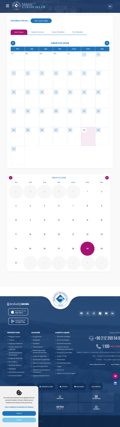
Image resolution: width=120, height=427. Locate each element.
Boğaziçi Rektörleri (16, 358)
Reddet (19, 420)
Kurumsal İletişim (63, 340)
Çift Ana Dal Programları (42, 363)
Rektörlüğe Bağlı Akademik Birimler (40, 351)
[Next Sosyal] (100, 313)
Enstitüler (36, 343)
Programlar (37, 337)
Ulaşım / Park (62, 356)
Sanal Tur (60, 370)
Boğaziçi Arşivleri (15, 365)
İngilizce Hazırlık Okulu (41, 376)
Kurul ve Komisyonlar (16, 372)
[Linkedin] (112, 313)
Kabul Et (19, 413)
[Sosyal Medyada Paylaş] (115, 376)
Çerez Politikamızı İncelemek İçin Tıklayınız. (19, 407)
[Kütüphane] (96, 397)
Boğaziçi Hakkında (16, 343)
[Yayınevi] (96, 407)
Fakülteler (36, 340)
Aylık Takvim (19, 32)
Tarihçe (11, 340)
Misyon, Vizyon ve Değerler (15, 348)
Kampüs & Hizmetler (64, 353)
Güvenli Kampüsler (64, 343)
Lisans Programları (40, 356)
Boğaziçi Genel (14, 337)
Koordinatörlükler (15, 376)
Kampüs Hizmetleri (64, 363)
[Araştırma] (60, 397)
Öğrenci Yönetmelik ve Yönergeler (41, 371)
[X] (87, 313)
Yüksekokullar (38, 347)
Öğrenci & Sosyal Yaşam (66, 373)
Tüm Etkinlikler (77, 32)
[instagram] (94, 313)
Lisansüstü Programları (41, 359)
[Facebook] (81, 313)
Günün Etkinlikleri (58, 32)
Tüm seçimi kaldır (41, 21)
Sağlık (59, 366)
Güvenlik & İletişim (63, 337)
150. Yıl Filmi (13, 362)
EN (110, 6)
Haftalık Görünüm (37, 32)
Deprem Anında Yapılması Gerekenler (65, 348)
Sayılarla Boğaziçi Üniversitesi (15, 354)
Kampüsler (61, 359)
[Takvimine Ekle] (115, 383)
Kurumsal (12, 369)
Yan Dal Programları (40, 366)
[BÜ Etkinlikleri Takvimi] (16, 6)
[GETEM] (60, 407)
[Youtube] (106, 313)
